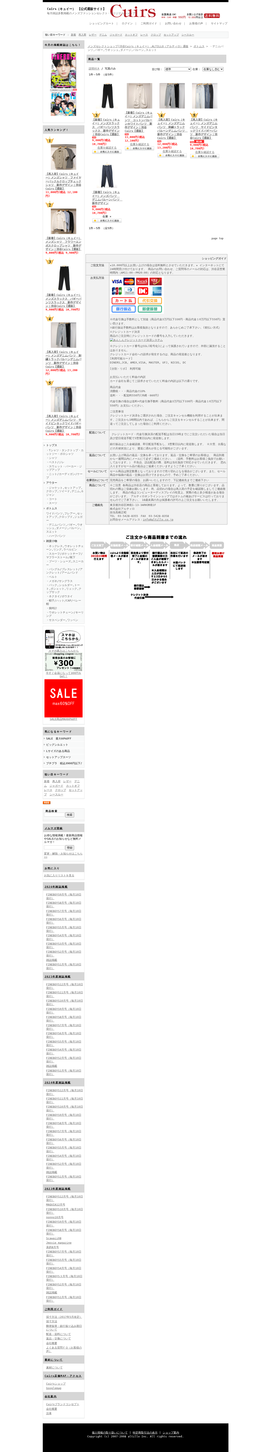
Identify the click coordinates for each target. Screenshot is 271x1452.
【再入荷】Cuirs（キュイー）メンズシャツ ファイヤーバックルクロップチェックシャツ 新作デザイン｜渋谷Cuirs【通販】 (63, 181)
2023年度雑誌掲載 (58, 1188)
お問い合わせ (173, 23)
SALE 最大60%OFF (58, 738)
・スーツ (51, 503)
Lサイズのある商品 (58, 751)
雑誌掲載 (51, 960)
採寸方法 (51, 1321)
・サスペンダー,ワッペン (62, 620)
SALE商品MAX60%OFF (63, 719)
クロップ (156, 34)
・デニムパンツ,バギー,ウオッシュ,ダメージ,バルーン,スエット (64, 528)
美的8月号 (52, 1247)
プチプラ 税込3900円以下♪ (64, 763)
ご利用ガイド (149, 23)
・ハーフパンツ (55, 535)
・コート (51, 499)
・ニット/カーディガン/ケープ (64, 475)
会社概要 (51, 1343)
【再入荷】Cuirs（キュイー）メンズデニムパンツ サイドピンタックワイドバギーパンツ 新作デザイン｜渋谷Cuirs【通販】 (63, 423)
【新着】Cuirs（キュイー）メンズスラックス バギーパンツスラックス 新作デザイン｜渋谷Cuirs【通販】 (106, 127)
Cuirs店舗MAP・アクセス (63, 1375)
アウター (51, 482)
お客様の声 (196, 23)
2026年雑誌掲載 (56, 886)
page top (217, 238)
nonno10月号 (55, 1217)
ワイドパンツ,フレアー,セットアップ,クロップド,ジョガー (64, 517)
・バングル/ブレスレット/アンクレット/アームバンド (64, 571)
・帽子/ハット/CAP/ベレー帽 (63, 602)
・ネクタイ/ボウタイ (59, 596)
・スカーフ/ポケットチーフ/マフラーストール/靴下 (64, 555)
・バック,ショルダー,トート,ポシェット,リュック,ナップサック (64, 588)
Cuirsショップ (56, 1383)
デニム (103, 34)
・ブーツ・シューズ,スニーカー (65, 563)
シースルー (187, 34)
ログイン (127, 23)
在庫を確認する (107, 147)
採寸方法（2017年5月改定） (64, 1316)
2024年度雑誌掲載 (58, 1082)
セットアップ (171, 34)
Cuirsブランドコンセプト (62, 1404)
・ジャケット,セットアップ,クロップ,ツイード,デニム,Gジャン (64, 491)
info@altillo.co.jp (158, 519)
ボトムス (51, 508)
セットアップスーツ (58, 757)
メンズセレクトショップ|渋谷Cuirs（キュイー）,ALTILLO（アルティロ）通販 (138, 46)
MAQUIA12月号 (55, 1204)
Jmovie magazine (59, 1242)
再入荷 (82, 34)
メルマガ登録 (54, 828)
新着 (73, 34)
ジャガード (116, 34)
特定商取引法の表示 (145, 1432)
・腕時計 (51, 608)
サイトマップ (219, 23)
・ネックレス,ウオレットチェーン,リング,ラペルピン (65, 547)
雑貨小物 (51, 541)
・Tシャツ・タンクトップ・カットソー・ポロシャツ (65, 452)
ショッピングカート (101, 23)
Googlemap (53, 1388)
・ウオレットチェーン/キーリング (65, 614)
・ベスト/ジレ (55, 462)
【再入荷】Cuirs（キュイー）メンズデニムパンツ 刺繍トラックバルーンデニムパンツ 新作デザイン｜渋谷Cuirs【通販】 (63, 359)
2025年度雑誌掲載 (58, 976)
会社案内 (51, 1396)
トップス (51, 445)
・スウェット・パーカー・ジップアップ (64, 468)
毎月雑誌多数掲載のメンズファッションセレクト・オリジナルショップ (91, 13)
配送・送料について (58, 1334)
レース (144, 34)
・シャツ (51, 457)
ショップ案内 (171, 1432)
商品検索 (52, 811)
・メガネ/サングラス (59, 581)
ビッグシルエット (57, 744)
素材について (54, 1359)
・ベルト (51, 576)
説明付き (94, 68)
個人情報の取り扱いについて (110, 1432)
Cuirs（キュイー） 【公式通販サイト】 (76, 9)
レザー (93, 34)
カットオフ (131, 34)
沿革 (49, 1413)
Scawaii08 (53, 1238)
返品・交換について (58, 1338)
